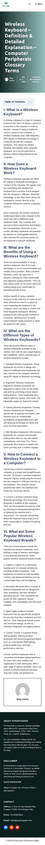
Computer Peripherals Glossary (36, 79)
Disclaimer (8, 791)
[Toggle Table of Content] (29, 102)
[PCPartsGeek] (6, 4)
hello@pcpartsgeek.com (21, 820)
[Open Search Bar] (29, 4)
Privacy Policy (28, 788)
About (6, 788)
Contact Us (15, 788)
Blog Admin (23, 699)
